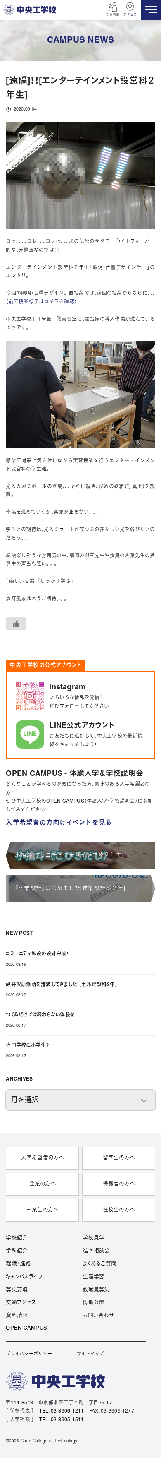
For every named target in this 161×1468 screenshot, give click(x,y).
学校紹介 (17, 1238)
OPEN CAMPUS (26, 1328)
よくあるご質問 (99, 1263)
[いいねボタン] (16, 623)
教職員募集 (96, 1290)
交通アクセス (21, 1302)
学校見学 (93, 1238)
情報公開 (93, 1302)
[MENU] (151, 10)
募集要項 (17, 1290)
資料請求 (17, 1315)
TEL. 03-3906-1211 (61, 1411)
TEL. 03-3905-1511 (61, 1419)
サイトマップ (90, 1354)
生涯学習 (93, 1277)
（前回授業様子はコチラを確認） (41, 302)
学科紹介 (17, 1251)
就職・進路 (18, 1263)
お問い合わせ (98, 1315)
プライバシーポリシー (29, 1354)
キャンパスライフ (24, 1277)
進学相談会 (96, 1251)
